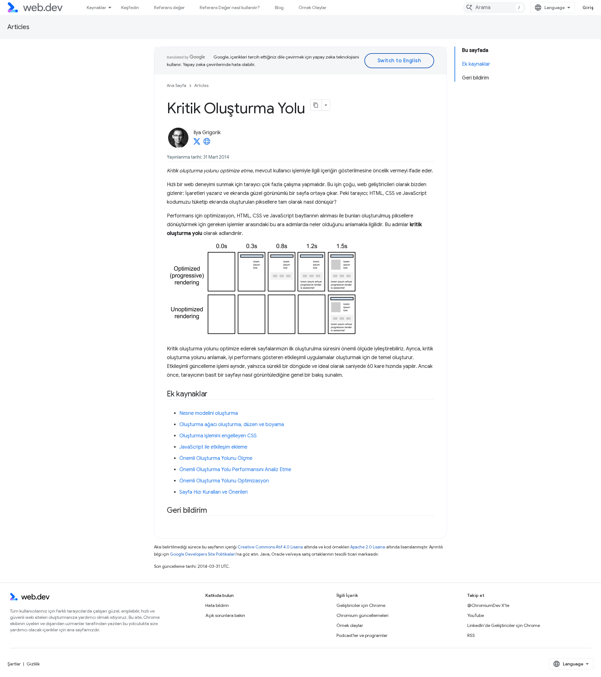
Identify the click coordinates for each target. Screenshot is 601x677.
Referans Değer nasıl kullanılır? (230, 7)
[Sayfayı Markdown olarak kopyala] (316, 105)
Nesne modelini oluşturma (208, 413)
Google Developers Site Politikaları (203, 554)
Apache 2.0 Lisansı (367, 547)
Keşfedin (130, 7)
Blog (279, 7)
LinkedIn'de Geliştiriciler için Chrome (503, 625)
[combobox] (494, 7)
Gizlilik (33, 663)
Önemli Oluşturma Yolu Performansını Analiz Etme (235, 469)
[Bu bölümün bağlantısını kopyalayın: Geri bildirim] (212, 511)
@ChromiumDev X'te (488, 605)
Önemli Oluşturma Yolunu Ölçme (215, 458)
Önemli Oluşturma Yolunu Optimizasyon (224, 481)
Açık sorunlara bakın (225, 615)
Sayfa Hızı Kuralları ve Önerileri (213, 492)
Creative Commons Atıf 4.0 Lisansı (270, 547)
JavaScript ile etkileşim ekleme (213, 447)
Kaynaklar (96, 7)
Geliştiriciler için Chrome (360, 605)
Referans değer (169, 7)
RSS (471, 635)
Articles (18, 27)
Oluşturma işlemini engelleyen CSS (218, 436)
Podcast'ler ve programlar (362, 635)
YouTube (475, 615)
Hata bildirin (217, 605)
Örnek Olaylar (312, 7)
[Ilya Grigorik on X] (196, 143)
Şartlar (14, 663)
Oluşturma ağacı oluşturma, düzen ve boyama (231, 424)
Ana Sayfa (176, 85)
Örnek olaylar (349, 625)
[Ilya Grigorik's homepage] (206, 143)
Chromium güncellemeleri (362, 615)
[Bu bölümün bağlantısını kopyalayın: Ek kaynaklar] (213, 394)
